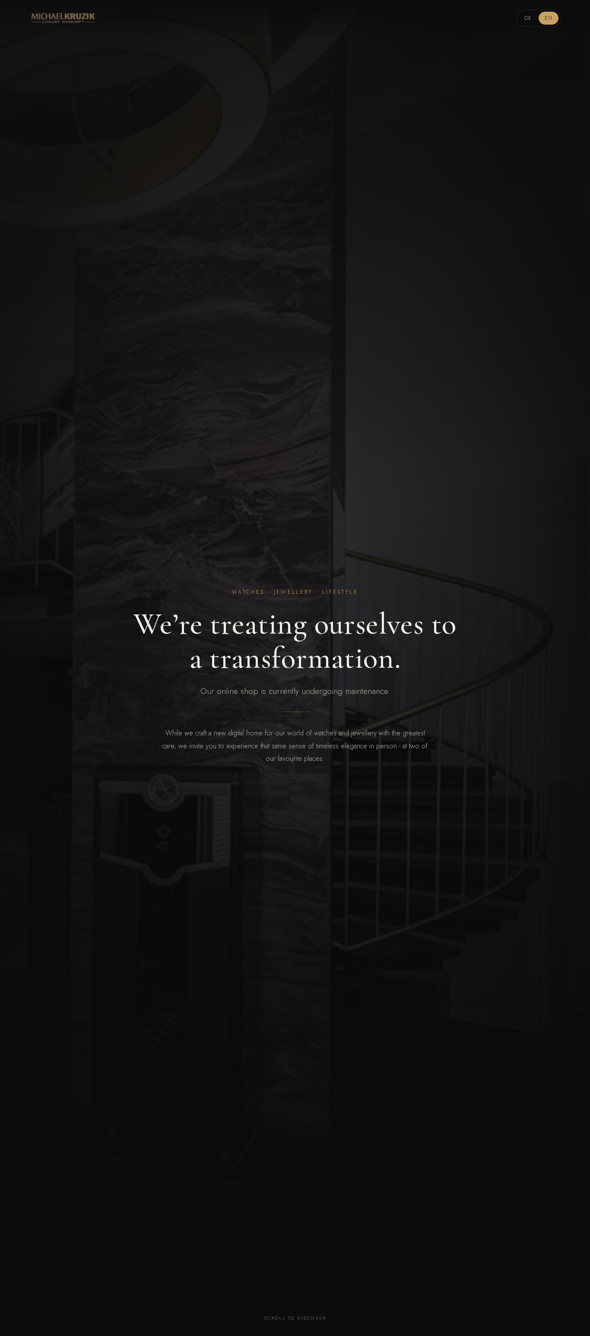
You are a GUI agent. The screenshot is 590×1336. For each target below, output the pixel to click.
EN (548, 18)
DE (528, 18)
